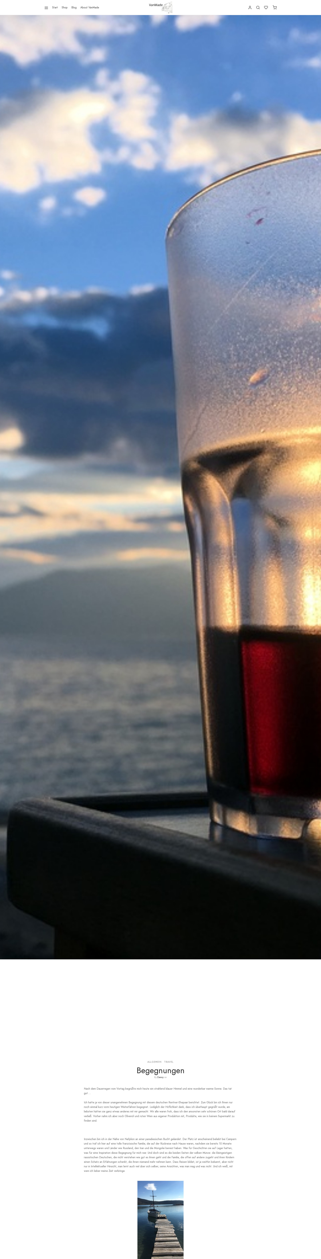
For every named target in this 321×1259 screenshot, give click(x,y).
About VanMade (89, 7)
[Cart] (275, 8)
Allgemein (154, 1061)
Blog (74, 7)
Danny (160, 1077)
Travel (169, 1061)
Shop (65, 7)
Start (55, 7)
